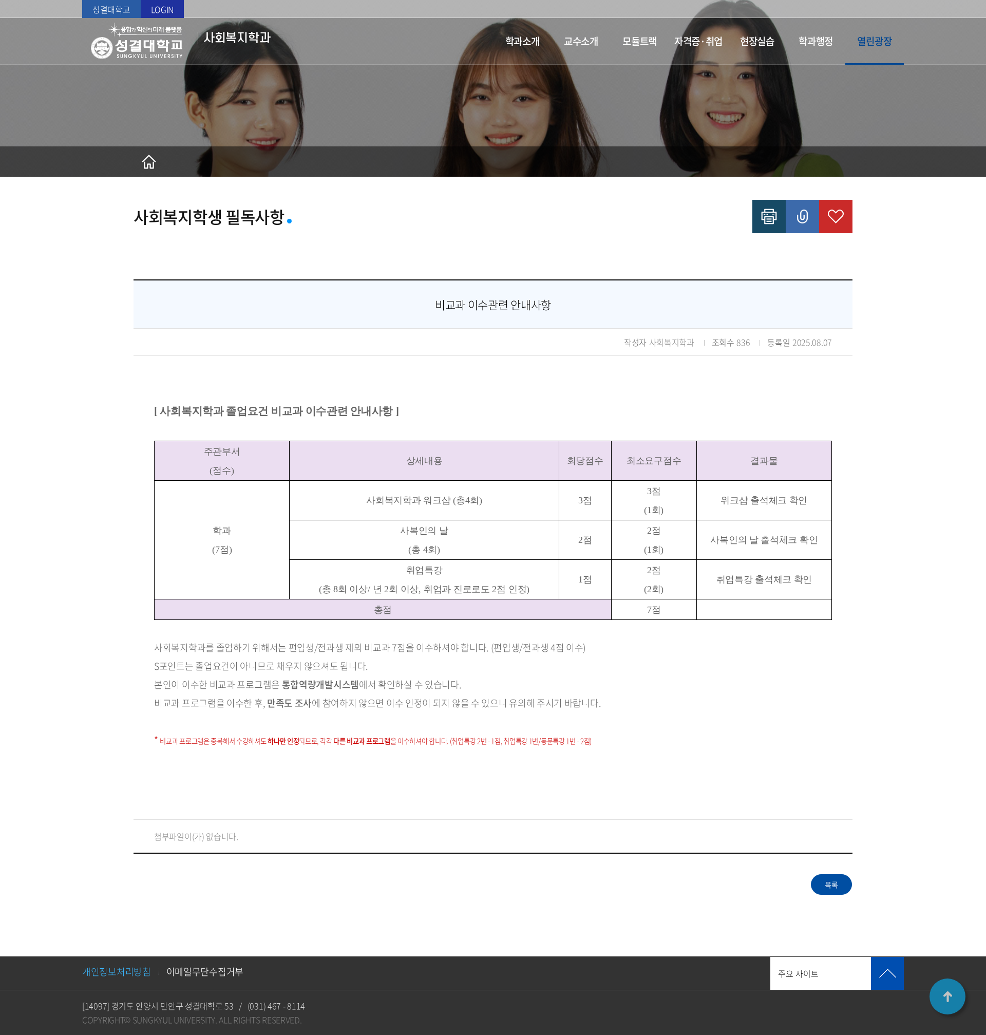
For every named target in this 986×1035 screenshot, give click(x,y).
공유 (802, 216)
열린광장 (874, 41)
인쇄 (769, 216)
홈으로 (149, 161)
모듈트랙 (639, 41)
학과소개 (522, 41)
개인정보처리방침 (116, 971)
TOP (947, 996)
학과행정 (816, 41)
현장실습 (757, 41)
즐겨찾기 (835, 216)
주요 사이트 (798, 973)
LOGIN (162, 9)
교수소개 (581, 41)
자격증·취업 (698, 41)
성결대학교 (111, 9)
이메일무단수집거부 (204, 971)
